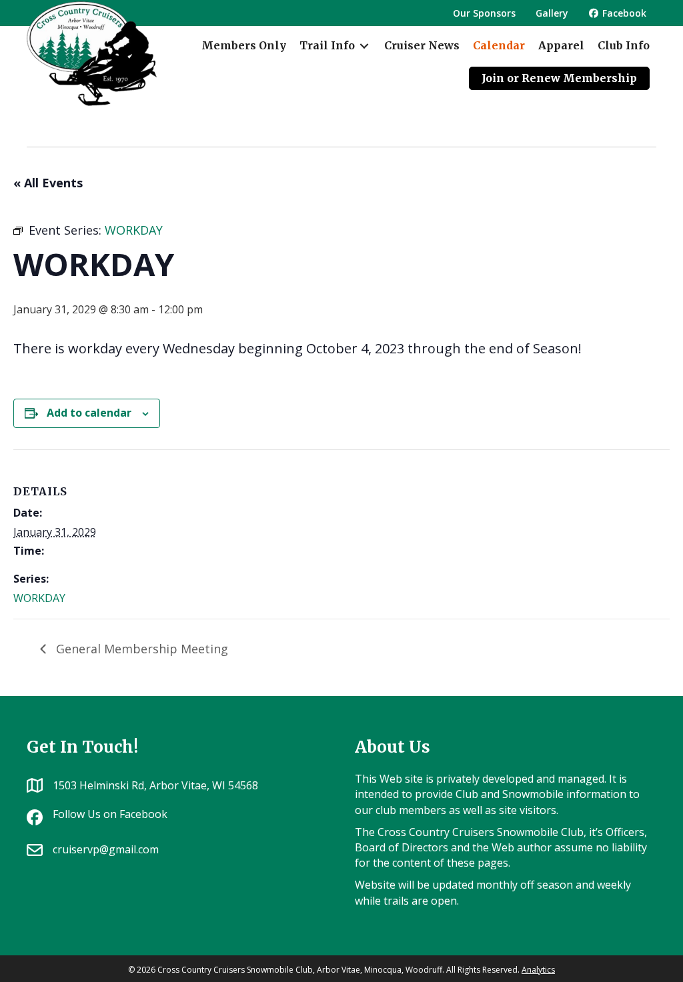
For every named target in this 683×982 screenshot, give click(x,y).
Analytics (538, 969)
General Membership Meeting (140, 649)
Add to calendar (89, 412)
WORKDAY (39, 598)
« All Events (48, 183)
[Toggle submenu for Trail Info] (364, 45)
